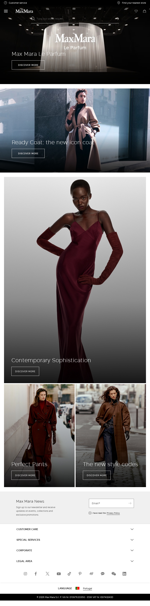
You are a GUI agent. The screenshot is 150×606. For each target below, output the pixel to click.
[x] (47, 574)
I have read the (106, 513)
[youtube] (58, 574)
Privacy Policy (113, 513)
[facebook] (36, 574)
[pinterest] (80, 574)
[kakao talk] (102, 574)
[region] (75, 42)
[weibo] (91, 574)
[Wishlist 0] (136, 11)
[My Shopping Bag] (144, 11)
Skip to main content (13, 2)
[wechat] (113, 574)
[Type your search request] (117, 18)
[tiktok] (69, 574)
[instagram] (25, 574)
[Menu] (6, 11)
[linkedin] (124, 574)
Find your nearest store (134, 2)
